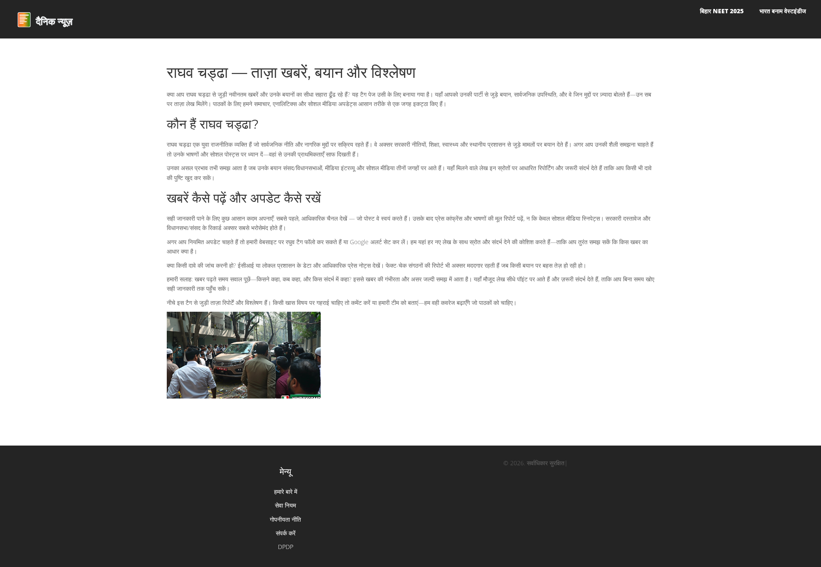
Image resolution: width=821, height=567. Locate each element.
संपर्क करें (285, 533)
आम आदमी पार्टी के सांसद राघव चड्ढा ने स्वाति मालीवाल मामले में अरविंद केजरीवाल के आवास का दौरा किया (244, 331)
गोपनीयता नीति (285, 519)
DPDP (285, 547)
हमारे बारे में (285, 491)
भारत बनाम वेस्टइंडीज (782, 11)
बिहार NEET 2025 (722, 11)
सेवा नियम (285, 505)
